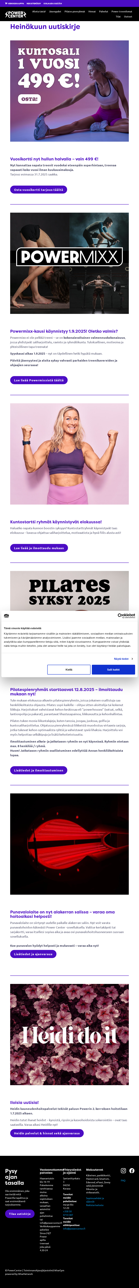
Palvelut (103, 11)
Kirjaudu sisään (53, 3)
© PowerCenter (13, 1270)
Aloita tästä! (39, 11)
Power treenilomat (122, 11)
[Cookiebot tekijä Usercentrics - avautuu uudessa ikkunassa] (120, 615)
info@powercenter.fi (74, 1228)
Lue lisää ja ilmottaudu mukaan (39, 548)
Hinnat (92, 11)
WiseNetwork (25, 1273)
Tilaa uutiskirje (20, 1213)
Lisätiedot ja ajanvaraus (33, 954)
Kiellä (69, 669)
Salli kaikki (113, 669)
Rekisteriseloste (95, 1205)
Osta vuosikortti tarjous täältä (38, 190)
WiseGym (59, 1270)
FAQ (123, 1180)
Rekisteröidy (34, 3)
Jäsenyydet (55, 11)
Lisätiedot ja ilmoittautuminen (38, 770)
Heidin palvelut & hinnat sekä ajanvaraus (47, 1133)
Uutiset (128, 16)
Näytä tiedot (121, 658)
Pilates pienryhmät (75, 11)
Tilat (118, 16)
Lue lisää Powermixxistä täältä (39, 380)
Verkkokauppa (15, 3)
